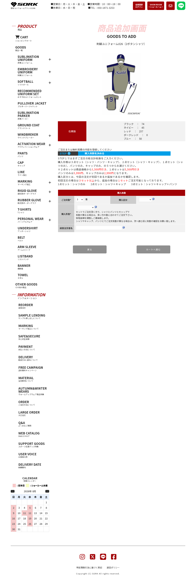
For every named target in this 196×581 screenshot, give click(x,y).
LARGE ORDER (29, 413)
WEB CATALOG (29, 434)
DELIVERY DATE (29, 465)
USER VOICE (27, 455)
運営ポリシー (113, 567)
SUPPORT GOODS (31, 444)
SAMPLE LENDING (31, 316)
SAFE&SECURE (29, 337)
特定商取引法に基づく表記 (89, 567)
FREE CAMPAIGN (30, 368)
